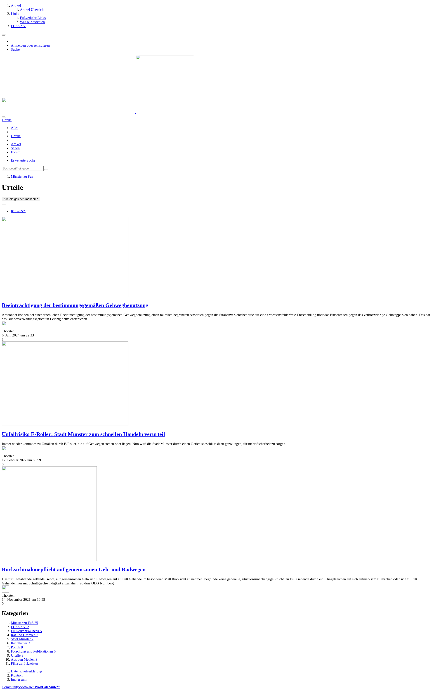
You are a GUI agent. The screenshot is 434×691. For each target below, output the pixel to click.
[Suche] (3, 117)
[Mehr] (3, 204)
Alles (14, 128)
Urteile (16, 136)
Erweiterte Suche (23, 160)
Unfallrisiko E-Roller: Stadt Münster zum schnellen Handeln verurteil (83, 434)
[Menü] (3, 35)
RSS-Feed (18, 211)
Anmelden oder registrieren (30, 45)
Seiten (15, 148)
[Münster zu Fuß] (98, 112)
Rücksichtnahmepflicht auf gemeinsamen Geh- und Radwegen (74, 569)
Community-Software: (31, 687)
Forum (15, 152)
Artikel (16, 144)
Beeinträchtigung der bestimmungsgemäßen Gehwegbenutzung (75, 305)
